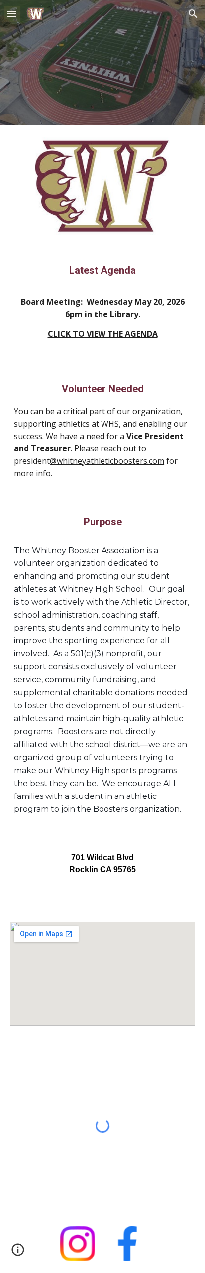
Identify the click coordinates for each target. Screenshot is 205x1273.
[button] (12, 13)
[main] (102, 306)
